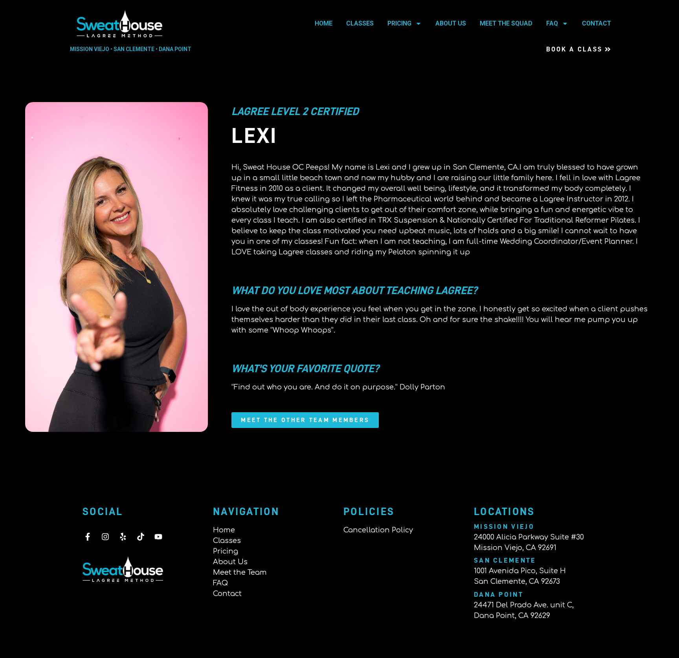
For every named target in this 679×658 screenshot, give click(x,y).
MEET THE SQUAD (506, 23)
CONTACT (596, 23)
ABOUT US (450, 23)
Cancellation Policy (378, 530)
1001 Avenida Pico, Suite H (520, 571)
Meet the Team (240, 572)
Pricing (225, 551)
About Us (230, 562)
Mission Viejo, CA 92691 (515, 548)
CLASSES (360, 23)
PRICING (399, 23)
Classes (227, 541)
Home (224, 530)
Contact (227, 594)
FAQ (552, 23)
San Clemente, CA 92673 (517, 581)
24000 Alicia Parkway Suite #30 (529, 537)
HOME (323, 23)
